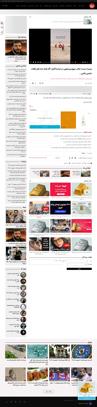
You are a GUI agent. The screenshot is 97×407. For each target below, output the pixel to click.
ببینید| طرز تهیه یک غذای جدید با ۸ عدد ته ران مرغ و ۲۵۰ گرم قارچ (16, 188)
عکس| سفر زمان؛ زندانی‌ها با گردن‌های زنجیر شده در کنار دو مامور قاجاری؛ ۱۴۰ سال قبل (15, 86)
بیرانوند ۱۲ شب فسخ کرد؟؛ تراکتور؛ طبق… (14, 325)
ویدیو (37, 6)
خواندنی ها (86, 168)
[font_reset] (33, 83)
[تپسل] (30, 110)
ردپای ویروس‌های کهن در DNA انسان (17, 129)
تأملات (74, 6)
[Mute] (64, 127)
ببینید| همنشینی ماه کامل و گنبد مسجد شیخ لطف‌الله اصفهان (15, 142)
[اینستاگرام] (20, 402)
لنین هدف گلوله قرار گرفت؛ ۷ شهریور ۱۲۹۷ (16, 78)
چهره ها (23, 269)
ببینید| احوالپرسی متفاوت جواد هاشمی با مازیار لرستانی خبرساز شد (56, 174)
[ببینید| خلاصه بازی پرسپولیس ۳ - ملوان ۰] (59, 374)
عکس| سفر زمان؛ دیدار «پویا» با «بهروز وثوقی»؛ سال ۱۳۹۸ (17, 133)
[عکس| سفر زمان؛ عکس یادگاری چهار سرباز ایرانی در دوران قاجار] (15, 374)
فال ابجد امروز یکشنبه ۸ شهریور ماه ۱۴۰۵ (16, 165)
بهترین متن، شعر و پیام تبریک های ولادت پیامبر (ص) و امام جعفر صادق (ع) (16, 171)
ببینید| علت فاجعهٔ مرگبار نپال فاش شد (17, 175)
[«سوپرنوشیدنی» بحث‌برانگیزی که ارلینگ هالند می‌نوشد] (16, 253)
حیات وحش (31, 6)
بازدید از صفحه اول (86, 163)
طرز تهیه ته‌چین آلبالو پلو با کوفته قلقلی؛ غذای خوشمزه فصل (15, 119)
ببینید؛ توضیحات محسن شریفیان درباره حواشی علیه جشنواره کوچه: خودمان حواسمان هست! (70, 148)
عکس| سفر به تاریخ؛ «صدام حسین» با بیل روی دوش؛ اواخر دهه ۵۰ (16, 75)
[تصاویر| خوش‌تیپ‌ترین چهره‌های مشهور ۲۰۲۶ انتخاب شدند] (23, 319)
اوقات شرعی (4, 1)
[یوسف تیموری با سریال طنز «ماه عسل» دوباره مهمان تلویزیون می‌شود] (16, 216)
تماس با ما (17, 1)
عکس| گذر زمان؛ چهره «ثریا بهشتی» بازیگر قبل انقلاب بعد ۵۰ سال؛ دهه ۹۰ (16, 197)
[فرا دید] (92, 6)
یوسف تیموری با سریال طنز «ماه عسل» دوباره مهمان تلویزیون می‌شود (16, 226)
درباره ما (21, 1)
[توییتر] (72, 158)
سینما (41, 6)
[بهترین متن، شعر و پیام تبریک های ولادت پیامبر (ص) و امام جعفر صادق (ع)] (37, 351)
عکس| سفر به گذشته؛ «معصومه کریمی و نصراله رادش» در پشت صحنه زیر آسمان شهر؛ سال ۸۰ (15, 179)
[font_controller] (35, 83)
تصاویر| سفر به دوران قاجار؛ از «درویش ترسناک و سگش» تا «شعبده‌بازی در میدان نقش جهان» (16, 125)
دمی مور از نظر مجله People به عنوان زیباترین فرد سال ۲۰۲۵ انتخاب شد (75, 139)
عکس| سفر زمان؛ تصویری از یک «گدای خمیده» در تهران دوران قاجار (17, 115)
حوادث (17, 6)
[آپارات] (15, 402)
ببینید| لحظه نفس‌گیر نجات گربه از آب (17, 96)
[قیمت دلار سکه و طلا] (2, 23)
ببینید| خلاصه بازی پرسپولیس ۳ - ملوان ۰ (16, 184)
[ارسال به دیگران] (42, 83)
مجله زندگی (55, 6)
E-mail (90, 264)
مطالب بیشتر (48, 392)
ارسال (79, 269)
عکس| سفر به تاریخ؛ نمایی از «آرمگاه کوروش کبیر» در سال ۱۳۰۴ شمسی (15, 100)
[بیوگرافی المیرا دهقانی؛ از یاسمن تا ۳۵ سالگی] (23, 332)
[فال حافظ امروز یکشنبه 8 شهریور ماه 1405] (59, 351)
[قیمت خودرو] (2, 28)
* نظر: (64, 261)
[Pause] (62, 127)
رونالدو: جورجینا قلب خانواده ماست (36, 173)
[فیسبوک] (69, 158)
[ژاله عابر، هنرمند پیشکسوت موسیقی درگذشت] (23, 313)
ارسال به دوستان (75, 163)
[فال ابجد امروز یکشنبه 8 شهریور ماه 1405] (81, 351)
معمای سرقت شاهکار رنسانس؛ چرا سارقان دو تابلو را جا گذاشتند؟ (15, 137)
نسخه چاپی (66, 163)
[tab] (17, 61)
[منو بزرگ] (3, 6)
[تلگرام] (75, 158)
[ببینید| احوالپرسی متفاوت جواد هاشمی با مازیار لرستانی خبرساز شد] (65, 174)
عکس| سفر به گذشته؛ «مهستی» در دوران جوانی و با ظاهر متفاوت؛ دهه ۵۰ (16, 201)
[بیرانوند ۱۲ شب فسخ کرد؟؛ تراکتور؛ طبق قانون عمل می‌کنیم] (23, 326)
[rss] (7, 402)
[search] (6, 6)
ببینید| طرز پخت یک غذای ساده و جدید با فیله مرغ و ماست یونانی (16, 70)
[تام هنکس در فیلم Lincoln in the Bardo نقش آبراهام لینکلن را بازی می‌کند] (23, 307)
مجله (24, 207)
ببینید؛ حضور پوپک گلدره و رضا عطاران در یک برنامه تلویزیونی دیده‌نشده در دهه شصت (72, 136)
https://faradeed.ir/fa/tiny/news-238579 (38, 158)
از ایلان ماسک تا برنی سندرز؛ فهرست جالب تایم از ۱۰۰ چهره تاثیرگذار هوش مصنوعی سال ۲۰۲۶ (15, 92)
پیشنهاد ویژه (22, 37)
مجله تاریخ (68, 6)
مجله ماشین (23, 6)
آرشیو (13, 1)
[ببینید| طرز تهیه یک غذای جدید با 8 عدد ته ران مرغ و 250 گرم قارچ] (37, 374)
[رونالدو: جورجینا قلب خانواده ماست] (44, 174)
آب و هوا (9, 1)
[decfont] (30, 83)
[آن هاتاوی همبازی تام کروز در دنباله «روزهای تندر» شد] (85, 174)
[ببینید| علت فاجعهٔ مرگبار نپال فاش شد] (15, 351)
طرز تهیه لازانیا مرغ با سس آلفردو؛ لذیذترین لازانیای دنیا (16, 155)
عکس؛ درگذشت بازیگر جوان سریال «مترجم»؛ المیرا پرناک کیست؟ (76, 142)
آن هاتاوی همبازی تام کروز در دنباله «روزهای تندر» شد (76, 173)
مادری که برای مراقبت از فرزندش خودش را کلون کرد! (16, 104)
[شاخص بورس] (2, 32)
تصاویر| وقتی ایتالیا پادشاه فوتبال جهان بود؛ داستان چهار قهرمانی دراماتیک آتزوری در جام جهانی (15, 109)
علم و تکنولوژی (47, 6)
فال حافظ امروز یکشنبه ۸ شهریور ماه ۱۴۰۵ (16, 168)
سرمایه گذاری (86, 398)
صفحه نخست (81, 6)
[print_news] (40, 83)
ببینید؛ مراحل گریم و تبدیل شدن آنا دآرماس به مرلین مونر (78, 145)
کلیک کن (45, 127)
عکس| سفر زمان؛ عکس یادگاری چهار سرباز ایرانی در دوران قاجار (16, 192)
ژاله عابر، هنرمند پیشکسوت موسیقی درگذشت (14, 312)
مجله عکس (62, 6)
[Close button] (95, 381)
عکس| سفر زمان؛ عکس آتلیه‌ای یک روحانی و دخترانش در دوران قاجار (15, 146)
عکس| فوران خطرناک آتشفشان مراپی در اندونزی (16, 82)
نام (91, 261)
